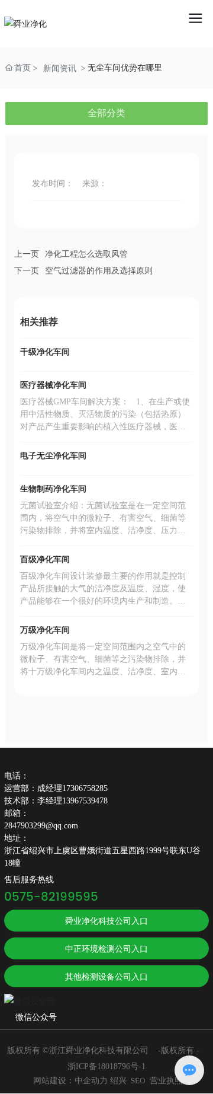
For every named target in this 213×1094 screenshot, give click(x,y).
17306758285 (85, 788)
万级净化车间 (45, 630)
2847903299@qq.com (41, 825)
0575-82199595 (51, 897)
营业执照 (166, 1080)
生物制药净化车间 (53, 488)
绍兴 (118, 1080)
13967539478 (85, 800)
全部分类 (106, 113)
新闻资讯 (59, 68)
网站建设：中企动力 (70, 1080)
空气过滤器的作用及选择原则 (99, 270)
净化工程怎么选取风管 (86, 254)
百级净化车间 (45, 559)
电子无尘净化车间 (53, 455)
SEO (138, 1080)
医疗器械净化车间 (53, 385)
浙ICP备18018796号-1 (106, 1066)
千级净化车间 (45, 351)
